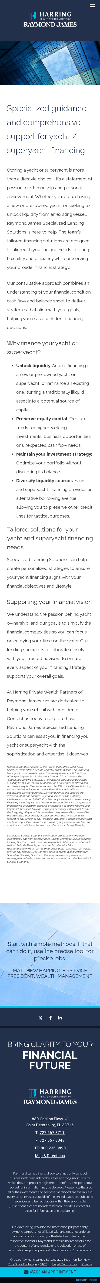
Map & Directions (50, 1155)
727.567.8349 (52, 1140)
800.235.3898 (53, 1148)
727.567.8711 (52, 1132)
